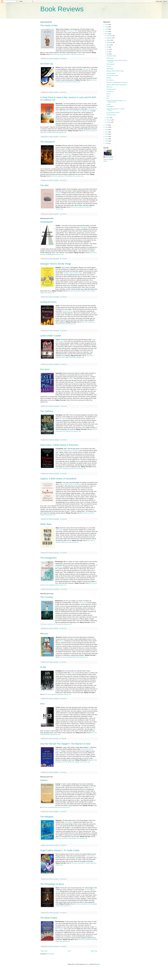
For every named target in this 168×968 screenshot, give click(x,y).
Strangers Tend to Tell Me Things (55, 264)
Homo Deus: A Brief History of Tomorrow (59, 445)
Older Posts (94, 951)
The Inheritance (47, 142)
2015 (106, 127)
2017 (106, 33)
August (109, 45)
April (108, 54)
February (109, 120)
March (108, 117)
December (109, 35)
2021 (106, 24)
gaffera (87, 964)
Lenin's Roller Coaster (50, 335)
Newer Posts (44, 951)
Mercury (44, 633)
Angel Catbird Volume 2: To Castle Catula (59, 850)
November (109, 38)
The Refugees (46, 816)
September (110, 42)
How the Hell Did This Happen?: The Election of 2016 (65, 744)
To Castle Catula (90, 856)
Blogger (98, 964)
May (108, 51)
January (109, 122)
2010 (106, 138)
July (108, 47)
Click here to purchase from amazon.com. (68, 54)
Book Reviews (62, 9)
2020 (106, 27)
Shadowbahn (46, 222)
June (108, 49)
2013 (106, 132)
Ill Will (43, 667)
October (109, 40)
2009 (106, 141)
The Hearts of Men (49, 25)
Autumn (44, 780)
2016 (106, 125)
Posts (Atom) (50, 954)
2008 (106, 143)
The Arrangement (48, 558)
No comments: (63, 58)
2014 (106, 129)
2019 (106, 29)
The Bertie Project (48, 918)
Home (69, 951)
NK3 (42, 704)
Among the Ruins (48, 302)
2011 (106, 136)
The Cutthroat (46, 411)
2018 (106, 31)
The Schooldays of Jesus (52, 884)
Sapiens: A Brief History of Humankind (58, 478)
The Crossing (46, 597)
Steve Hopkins (109, 157)
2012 (106, 134)
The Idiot (44, 185)
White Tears (45, 524)
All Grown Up (46, 63)
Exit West (44, 369)
